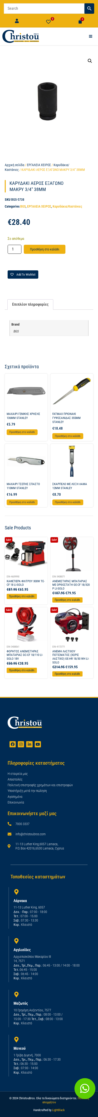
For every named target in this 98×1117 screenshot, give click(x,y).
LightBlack (58, 1110)
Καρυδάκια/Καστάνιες (67, 206)
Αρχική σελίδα (14, 165)
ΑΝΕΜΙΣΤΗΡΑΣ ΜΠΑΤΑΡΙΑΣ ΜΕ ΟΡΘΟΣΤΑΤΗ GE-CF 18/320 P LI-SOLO (71, 584)
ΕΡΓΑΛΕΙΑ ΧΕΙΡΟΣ (39, 165)
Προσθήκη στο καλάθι (44, 249)
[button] (90, 61)
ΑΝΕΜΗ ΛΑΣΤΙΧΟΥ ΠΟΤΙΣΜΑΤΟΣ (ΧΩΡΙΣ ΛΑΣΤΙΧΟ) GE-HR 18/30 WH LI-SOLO (70, 656)
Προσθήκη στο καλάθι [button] (22, 432)
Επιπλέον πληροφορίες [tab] (30, 304)
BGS (23, 206)
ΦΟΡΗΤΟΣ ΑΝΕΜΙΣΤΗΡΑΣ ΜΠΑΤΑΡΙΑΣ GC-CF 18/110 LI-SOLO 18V (25, 654)
